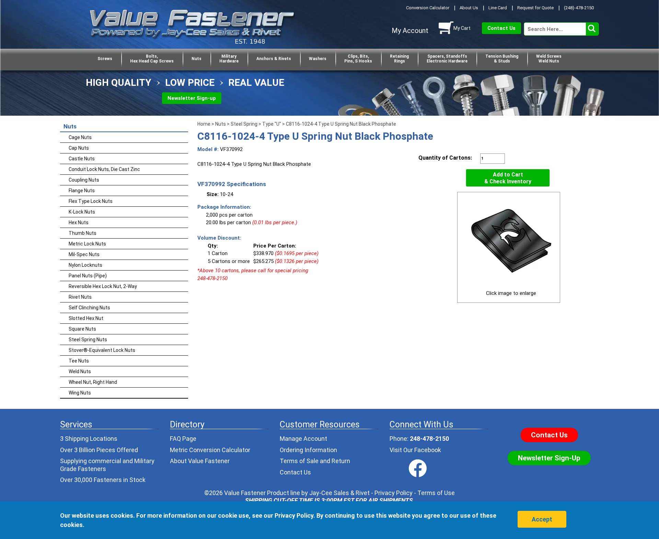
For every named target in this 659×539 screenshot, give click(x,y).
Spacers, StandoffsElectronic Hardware (447, 59)
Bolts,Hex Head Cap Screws (152, 59)
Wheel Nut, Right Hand (93, 382)
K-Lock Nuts (82, 212)
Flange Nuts (82, 190)
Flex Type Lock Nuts (91, 201)
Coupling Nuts (84, 180)
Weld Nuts (80, 371)
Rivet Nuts (80, 297)
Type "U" (271, 124)
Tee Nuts (79, 361)
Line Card (497, 7)
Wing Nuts (80, 392)
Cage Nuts (80, 137)
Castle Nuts (82, 158)
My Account (410, 30)
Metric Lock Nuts (87, 243)
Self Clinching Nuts (89, 307)
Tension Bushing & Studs (501, 59)
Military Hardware (229, 59)
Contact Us (501, 28)
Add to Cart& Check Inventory (507, 178)
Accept (542, 519)
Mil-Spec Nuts (84, 254)
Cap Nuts (79, 148)
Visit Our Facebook (415, 450)
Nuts (196, 58)
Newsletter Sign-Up (549, 458)
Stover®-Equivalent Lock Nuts (102, 350)
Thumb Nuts (82, 233)
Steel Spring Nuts (88, 339)
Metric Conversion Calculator (210, 450)
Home (203, 124)
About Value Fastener (200, 461)
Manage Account (303, 438)
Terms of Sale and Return (315, 461)
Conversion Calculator (427, 7)
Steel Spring (244, 124)
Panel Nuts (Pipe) (88, 275)
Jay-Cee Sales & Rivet (339, 492)
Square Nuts (82, 329)
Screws (104, 58)
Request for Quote (535, 7)
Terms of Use (436, 492)
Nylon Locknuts (85, 265)
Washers (317, 58)
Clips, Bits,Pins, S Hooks (358, 59)
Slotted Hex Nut (86, 318)
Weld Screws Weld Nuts (549, 59)
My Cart (462, 28)
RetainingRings (399, 59)
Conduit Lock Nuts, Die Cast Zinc (104, 169)
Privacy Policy (393, 492)
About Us (469, 7)
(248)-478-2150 (579, 7)
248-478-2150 (429, 438)
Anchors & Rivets (273, 58)
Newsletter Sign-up (191, 98)
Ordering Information (308, 450)
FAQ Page (183, 438)
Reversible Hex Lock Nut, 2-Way (103, 286)
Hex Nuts (79, 222)
